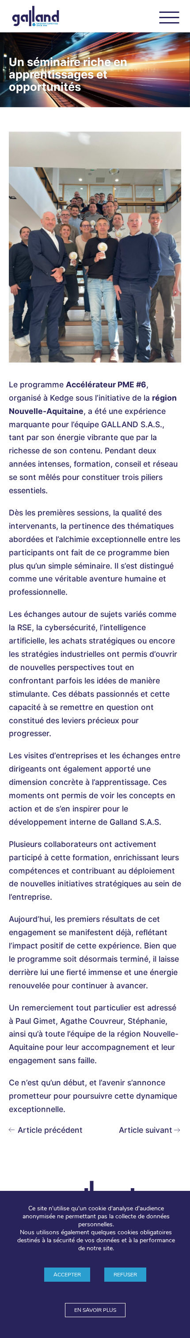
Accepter (67, 1274)
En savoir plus (95, 1310)
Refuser (125, 1274)
